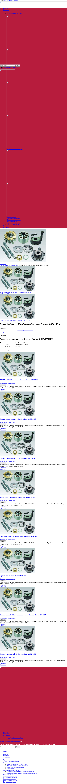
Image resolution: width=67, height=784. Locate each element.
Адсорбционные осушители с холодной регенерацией (22, 773)
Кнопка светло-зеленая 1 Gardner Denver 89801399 (18, 419)
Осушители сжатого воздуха (14, 149)
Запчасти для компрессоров (14, 13)
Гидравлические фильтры (14, 223)
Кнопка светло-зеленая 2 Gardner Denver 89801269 (18, 458)
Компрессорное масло (13, 221)
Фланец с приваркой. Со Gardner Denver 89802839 (18, 654)
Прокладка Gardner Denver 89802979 (13, 576)
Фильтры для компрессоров (14, 14)
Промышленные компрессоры (15, 12)
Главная (2, 265)
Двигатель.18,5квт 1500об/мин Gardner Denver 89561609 (15, 292)
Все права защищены (10, 741)
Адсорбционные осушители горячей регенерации (20, 771)
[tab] (35, 333)
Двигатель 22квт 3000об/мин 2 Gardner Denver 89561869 (15, 320)
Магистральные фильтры (14, 220)
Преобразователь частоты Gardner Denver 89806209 (18, 536)
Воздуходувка (10, 768)
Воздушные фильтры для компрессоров (18, 764)
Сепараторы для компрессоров (15, 767)
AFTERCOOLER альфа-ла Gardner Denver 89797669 (19, 380)
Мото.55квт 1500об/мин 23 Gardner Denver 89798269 (18, 497)
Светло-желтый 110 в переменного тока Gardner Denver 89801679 (23, 615)
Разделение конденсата (13, 224)
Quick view (3, 390)
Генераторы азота (11, 217)
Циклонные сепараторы (13, 218)
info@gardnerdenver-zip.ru (11, 0)
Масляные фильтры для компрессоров (17, 765)
